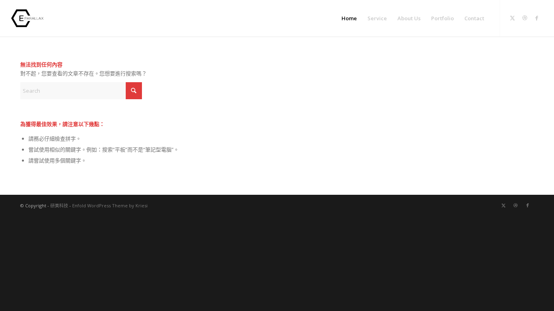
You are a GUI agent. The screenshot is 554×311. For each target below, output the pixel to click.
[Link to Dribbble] (525, 18)
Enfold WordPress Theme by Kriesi (110, 205)
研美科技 (59, 205)
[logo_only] (29, 18)
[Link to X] (513, 18)
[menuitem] (349, 18)
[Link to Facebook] (537, 18)
